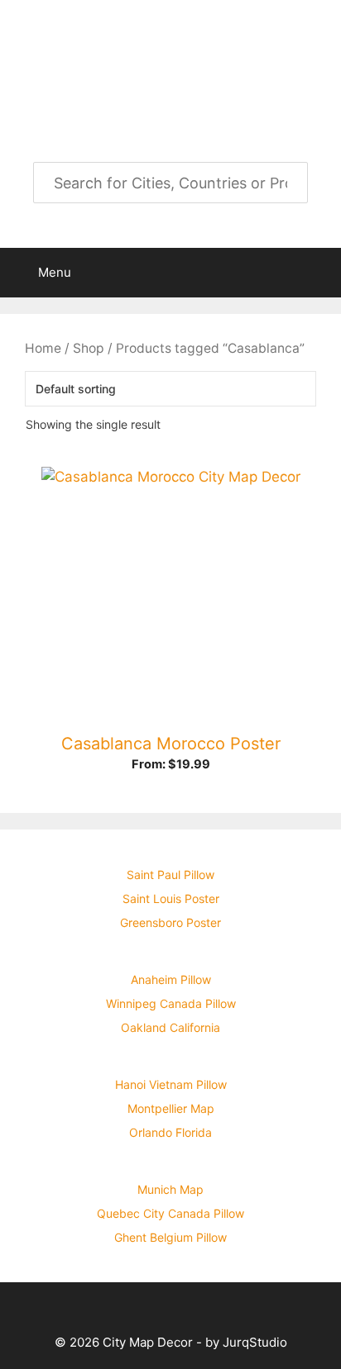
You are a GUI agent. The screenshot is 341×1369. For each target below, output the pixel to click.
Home (43, 348)
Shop (88, 348)
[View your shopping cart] (319, 272)
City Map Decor (170, 48)
